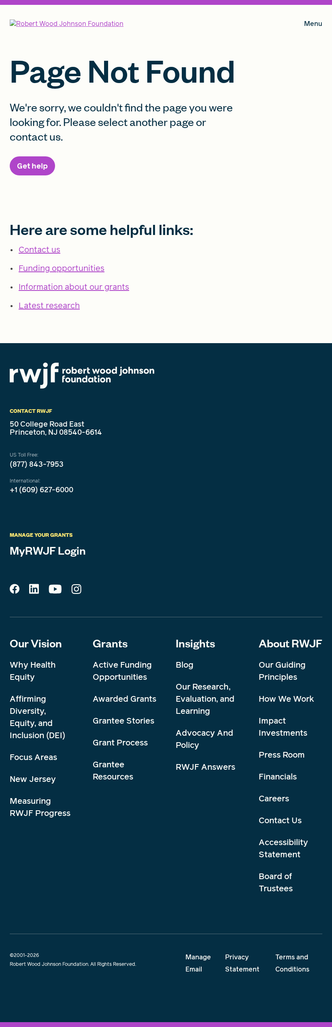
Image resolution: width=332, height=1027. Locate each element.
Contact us (39, 249)
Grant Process (120, 742)
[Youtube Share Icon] (55, 590)
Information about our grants (74, 287)
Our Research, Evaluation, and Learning (205, 699)
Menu (313, 25)
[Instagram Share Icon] (76, 591)
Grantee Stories (123, 720)
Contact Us (280, 820)
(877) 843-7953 (37, 464)
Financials (278, 776)
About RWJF (290, 643)
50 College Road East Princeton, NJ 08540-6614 (56, 428)
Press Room (282, 754)
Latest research (49, 305)
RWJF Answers (205, 767)
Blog (185, 664)
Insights (195, 643)
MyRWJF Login (48, 550)
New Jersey (33, 779)
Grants (110, 643)
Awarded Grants (124, 699)
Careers (274, 798)
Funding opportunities (61, 268)
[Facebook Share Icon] (14, 591)
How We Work (286, 699)
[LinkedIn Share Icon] (34, 591)
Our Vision (36, 643)
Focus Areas (33, 757)
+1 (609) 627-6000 (41, 490)
